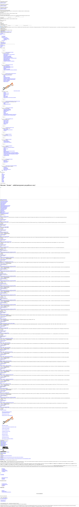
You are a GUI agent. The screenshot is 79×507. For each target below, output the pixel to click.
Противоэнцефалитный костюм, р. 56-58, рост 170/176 (8, 270)
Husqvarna (3, 174)
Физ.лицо (1, 26)
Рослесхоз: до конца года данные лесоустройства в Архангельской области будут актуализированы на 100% (15, 458)
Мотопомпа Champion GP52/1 (4, 221)
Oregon (3, 175)
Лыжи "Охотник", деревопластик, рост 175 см (6, 374)
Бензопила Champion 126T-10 (4, 216)
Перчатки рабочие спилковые (4, 314)
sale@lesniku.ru (5, 498)
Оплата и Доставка (4, 37)
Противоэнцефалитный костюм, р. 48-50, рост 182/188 (8, 290)
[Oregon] (3, 442)
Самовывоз (5, 39)
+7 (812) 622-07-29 (2, 42)
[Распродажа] (0, 171)
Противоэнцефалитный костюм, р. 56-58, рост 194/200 (8, 397)
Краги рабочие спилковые (4, 388)
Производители (4, 491)
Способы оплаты (6, 38)
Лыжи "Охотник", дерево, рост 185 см (5, 365)
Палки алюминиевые (3, 318)
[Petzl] (4, 449)
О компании (3, 469)
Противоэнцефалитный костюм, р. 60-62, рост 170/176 (8, 266)
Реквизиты (3, 478)
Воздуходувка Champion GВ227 (4, 236)
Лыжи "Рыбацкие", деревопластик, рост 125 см (7, 402)
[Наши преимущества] (3, 199)
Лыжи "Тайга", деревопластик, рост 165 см (6, 356)
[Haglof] (2, 445)
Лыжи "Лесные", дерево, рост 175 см (5, 383)
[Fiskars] (3, 443)
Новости (3, 490)
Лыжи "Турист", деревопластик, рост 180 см (6, 338)
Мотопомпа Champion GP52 (4, 327)
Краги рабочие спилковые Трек (4, 392)
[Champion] (3, 444)
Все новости (2, 459)
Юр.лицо (5, 26)
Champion (3, 177)
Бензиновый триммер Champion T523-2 (5, 241)
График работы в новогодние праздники (6, 455)
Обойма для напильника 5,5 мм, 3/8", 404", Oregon (7, 323)
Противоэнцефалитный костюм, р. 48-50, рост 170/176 (8, 294)
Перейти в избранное (3, 5)
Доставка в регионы (5, 470)
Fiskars (3, 176)
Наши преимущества (5, 477)
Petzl (2, 179)
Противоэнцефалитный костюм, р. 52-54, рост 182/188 (8, 280)
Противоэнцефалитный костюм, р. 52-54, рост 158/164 (8, 285)
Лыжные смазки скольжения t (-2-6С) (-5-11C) (6, 261)
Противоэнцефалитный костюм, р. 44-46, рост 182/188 (8, 304)
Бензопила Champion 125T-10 (4, 246)
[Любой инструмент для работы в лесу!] (6, 31)
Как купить (3, 36)
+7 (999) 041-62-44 (2, 43)
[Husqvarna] (3, 441)
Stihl (2, 173)
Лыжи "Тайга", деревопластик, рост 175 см (6, 351)
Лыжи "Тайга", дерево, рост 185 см (5, 342)
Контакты (3, 40)
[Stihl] (2, 440)
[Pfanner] (3, 453)
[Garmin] (3, 452)
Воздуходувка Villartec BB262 (4, 226)
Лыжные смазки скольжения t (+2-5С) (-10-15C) (7, 257)
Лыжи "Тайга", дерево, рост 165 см (5, 347)
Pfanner (3, 181)
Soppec (3, 180)
